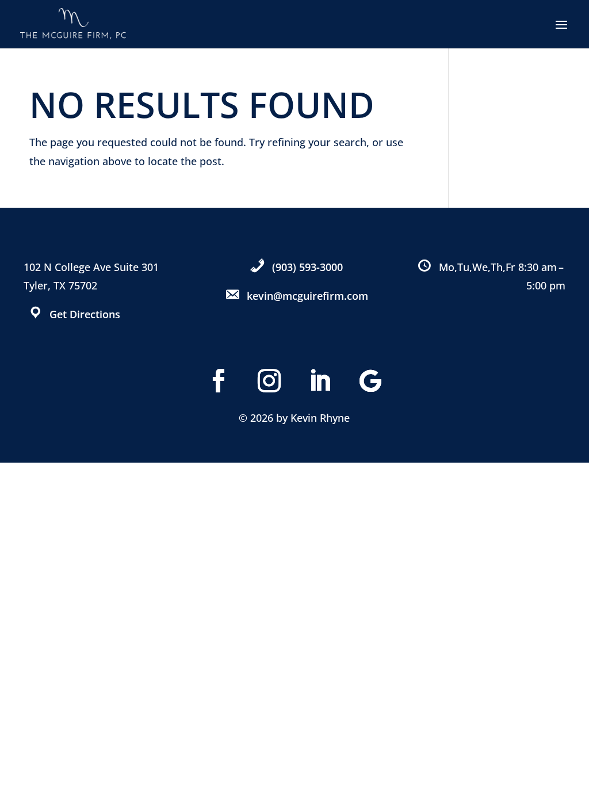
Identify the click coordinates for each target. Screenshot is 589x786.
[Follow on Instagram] (269, 381)
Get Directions (84, 314)
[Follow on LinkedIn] (320, 381)
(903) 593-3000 (307, 267)
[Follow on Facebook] (219, 381)
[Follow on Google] (370, 381)
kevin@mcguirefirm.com (307, 296)
